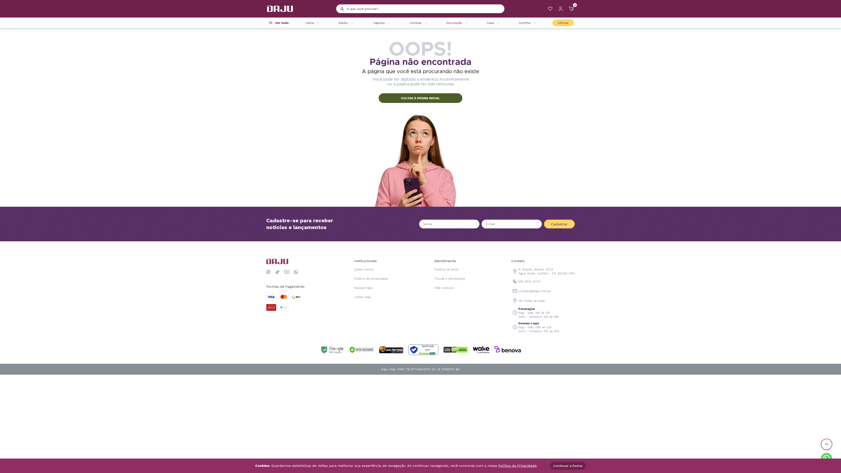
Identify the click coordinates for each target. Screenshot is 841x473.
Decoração (454, 23)
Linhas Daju (362, 297)
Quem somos (364, 269)
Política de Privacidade (517, 466)
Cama (310, 23)
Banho (343, 23)
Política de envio (446, 269)
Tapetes (379, 23)
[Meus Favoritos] (550, 8)
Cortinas (416, 23)
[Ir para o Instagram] (269, 272)
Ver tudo (282, 23)
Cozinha (524, 23)
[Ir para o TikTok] (277, 272)
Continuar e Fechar (568, 466)
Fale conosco (444, 287)
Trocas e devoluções (449, 278)
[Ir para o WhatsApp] (295, 272)
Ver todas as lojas (531, 300)
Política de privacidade (371, 278)
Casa (490, 23)
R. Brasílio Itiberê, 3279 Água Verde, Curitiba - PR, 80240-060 (546, 271)
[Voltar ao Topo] (826, 444)
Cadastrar (559, 224)
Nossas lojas (363, 287)
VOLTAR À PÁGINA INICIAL (420, 98)
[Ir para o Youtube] (286, 272)
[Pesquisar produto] (342, 9)
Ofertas (563, 23)
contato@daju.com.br (534, 291)
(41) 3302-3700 (529, 281)
